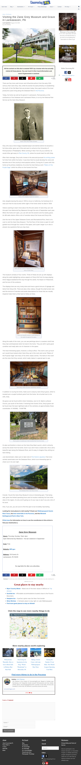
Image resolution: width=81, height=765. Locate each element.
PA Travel (30, 6)
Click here (6, 520)
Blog (11, 6)
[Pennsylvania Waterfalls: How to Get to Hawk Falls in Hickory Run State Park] (8, 655)
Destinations (20, 6)
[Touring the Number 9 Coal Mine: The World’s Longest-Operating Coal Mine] (49, 655)
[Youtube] (29, 692)
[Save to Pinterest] (14, 78)
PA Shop (67, 6)
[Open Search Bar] (78, 9)
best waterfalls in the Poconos (23, 513)
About (51, 6)
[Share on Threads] (22, 78)
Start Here (4, 6)
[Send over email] (39, 78)
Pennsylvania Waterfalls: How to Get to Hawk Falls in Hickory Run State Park (8, 664)
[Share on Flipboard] (31, 78)
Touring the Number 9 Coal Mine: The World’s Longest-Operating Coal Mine (49, 664)
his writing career (49, 157)
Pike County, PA (24, 153)
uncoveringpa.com (9, 689)
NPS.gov (12, 549)
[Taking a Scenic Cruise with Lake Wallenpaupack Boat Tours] (35, 655)
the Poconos (40, 90)
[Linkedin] (31, 692)
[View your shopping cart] (79, 7)
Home (4, 14)
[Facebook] (26, 692)
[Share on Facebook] (6, 78)
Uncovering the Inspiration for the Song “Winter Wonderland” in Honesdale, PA (22, 664)
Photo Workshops (42, 6)
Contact (60, 6)
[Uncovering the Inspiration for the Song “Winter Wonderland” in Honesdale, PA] (21, 655)
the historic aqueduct (39, 457)
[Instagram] (27, 692)
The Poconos (8, 14)
